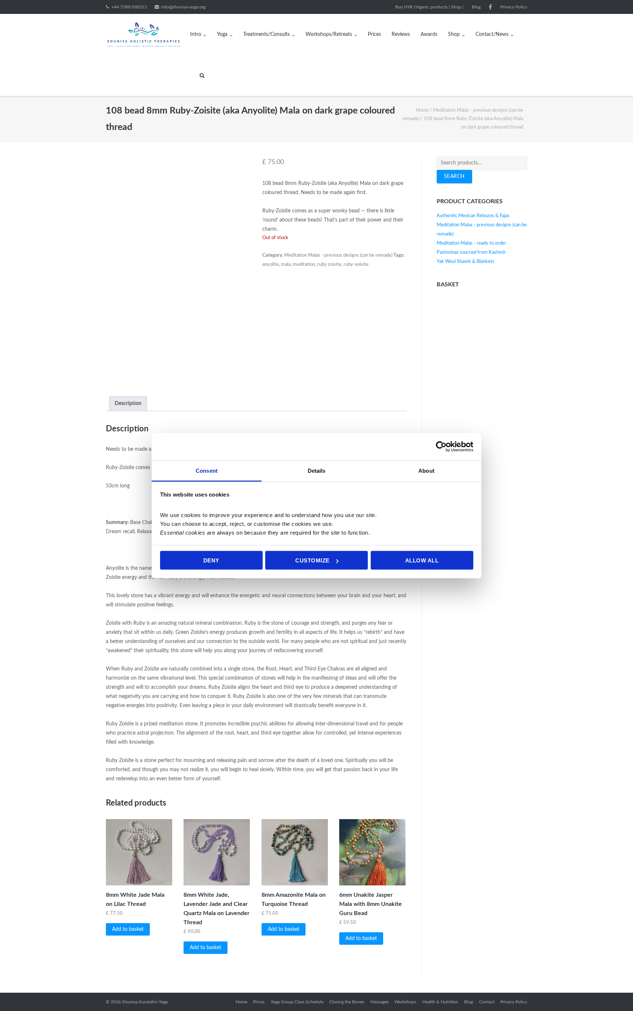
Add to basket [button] (128, 929)
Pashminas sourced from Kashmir (471, 252)
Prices (374, 34)
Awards (429, 34)
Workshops (405, 1002)
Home (422, 110)
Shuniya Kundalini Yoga (145, 1002)
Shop (454, 34)
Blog (476, 7)
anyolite (270, 264)
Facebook (490, 7)
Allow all (422, 560)
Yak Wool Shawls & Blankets (466, 261)
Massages (379, 1002)
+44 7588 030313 (129, 7)
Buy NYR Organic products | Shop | (429, 7)
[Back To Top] (615, 993)
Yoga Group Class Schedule (297, 1002)
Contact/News (491, 34)
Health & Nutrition (440, 1002)
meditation (304, 264)
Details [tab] (317, 470)
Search (454, 176)
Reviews (401, 34)
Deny (211, 560)
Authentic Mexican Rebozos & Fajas (473, 215)
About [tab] (426, 470)
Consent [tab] (207, 470)
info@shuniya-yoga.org (183, 7)
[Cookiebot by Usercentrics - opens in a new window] (441, 446)
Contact (487, 1002)
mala (285, 264)
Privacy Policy (513, 7)
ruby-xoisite (356, 264)
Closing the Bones (346, 1002)
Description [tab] (128, 403)
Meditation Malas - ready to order (471, 243)
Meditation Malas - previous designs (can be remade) (338, 255)
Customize (312, 560)
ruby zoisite (329, 264)
